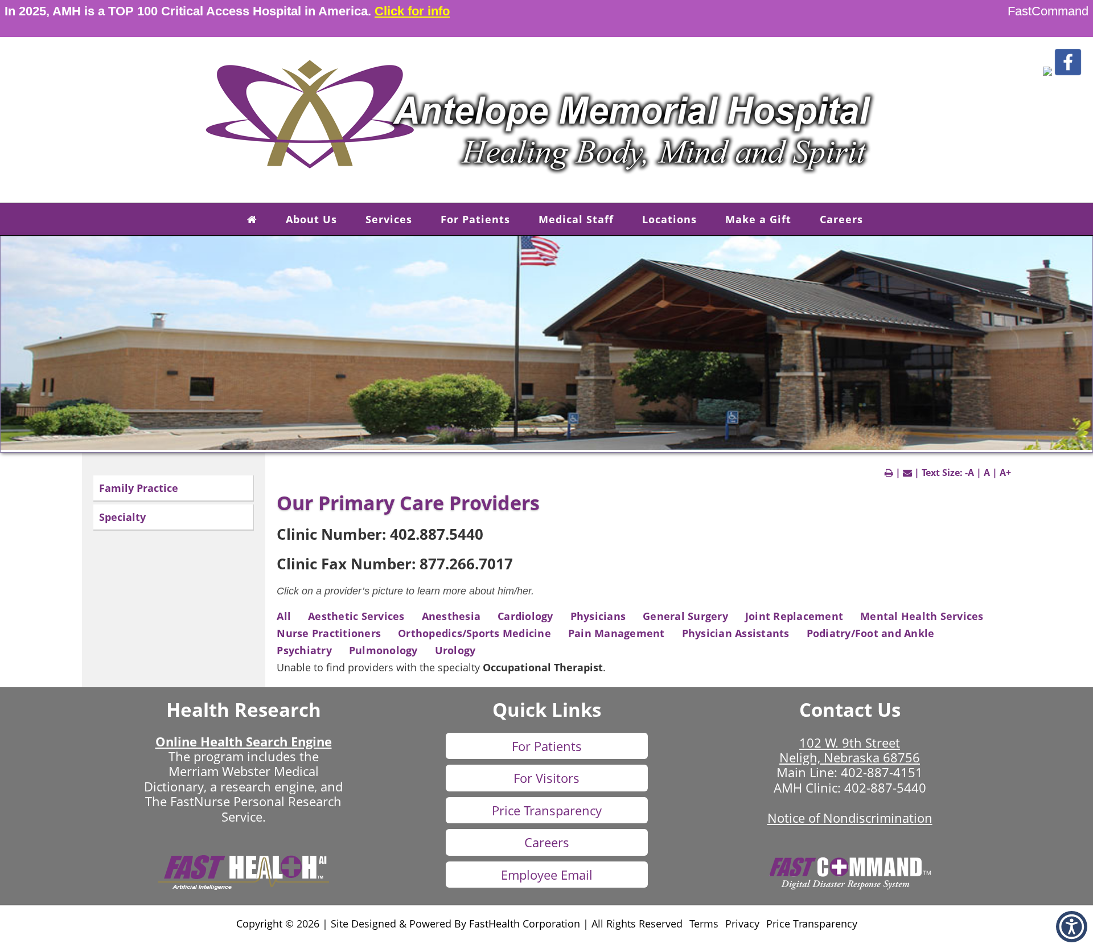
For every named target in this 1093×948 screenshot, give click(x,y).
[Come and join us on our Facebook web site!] (1068, 72)
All (284, 616)
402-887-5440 (885, 787)
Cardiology (525, 616)
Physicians (598, 616)
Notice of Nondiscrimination (849, 817)
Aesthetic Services (356, 616)
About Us (311, 219)
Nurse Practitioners (329, 633)
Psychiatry (304, 650)
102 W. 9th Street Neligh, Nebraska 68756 (849, 750)
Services (388, 219)
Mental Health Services (922, 616)
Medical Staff (576, 219)
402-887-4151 (882, 772)
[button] (1047, 72)
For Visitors (546, 777)
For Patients (475, 219)
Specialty (122, 517)
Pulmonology (383, 650)
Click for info (412, 11)
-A (969, 472)
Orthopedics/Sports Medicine (474, 633)
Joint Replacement (794, 616)
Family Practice (138, 488)
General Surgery (685, 616)
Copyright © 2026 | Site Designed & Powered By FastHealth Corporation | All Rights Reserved (459, 923)
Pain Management (616, 633)
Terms (703, 923)
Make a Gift (758, 219)
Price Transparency (547, 810)
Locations (669, 219)
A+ (1005, 472)
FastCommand (1048, 11)
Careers (841, 219)
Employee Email (547, 874)
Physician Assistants (736, 633)
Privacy (742, 923)
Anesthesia (451, 616)
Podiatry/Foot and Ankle (871, 633)
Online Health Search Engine (243, 741)
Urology (455, 650)
